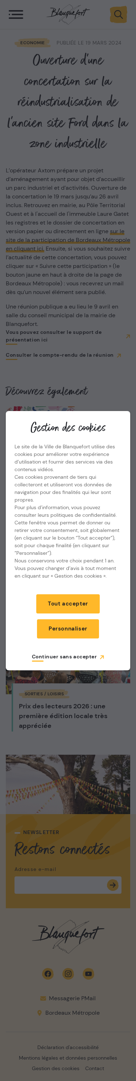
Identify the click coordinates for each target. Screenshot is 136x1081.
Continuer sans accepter (64, 656)
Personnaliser (68, 628)
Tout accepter (68, 603)
